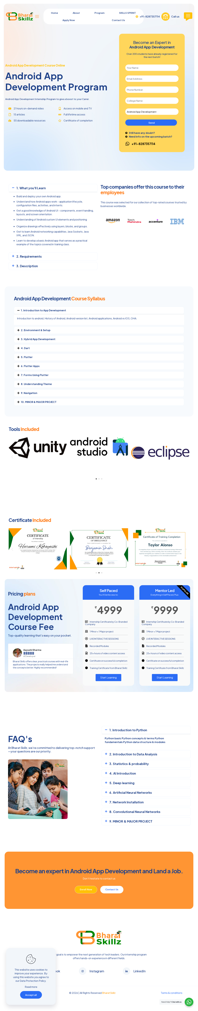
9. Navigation (29, 393)
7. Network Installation (126, 802)
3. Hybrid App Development (38, 339)
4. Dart (25, 348)
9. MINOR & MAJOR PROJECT (130, 821)
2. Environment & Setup (35, 330)
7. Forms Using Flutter (35, 375)
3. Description (27, 266)
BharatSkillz (109, 992)
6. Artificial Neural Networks (130, 792)
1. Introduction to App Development (43, 310)
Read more (31, 986)
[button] (53, 188)
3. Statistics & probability (129, 764)
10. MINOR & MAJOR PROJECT (38, 402)
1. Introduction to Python (128, 730)
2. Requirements (29, 256)
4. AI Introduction (122, 773)
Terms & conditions (171, 992)
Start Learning (108, 677)
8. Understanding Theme (36, 384)
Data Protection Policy (33, 980)
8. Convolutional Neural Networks (134, 812)
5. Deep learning (121, 783)
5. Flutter (27, 357)
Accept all (31, 994)
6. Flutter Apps (30, 366)
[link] (99, 937)
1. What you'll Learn (31, 188)
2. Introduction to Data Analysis (133, 754)
